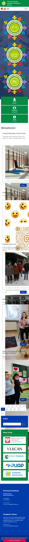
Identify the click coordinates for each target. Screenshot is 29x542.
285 (7, 409)
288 (19, 409)
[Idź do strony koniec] (24, 409)
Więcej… (23, 185)
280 (12, 406)
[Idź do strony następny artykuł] (22, 409)
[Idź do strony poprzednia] (5, 406)
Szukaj (23, 424)
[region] (14, 55)
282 (20, 406)
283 (24, 406)
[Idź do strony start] (2, 406)
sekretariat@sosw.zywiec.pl (12, 504)
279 (8, 406)
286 (11, 409)
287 (15, 409)
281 (16, 406)
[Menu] (26, 8)
